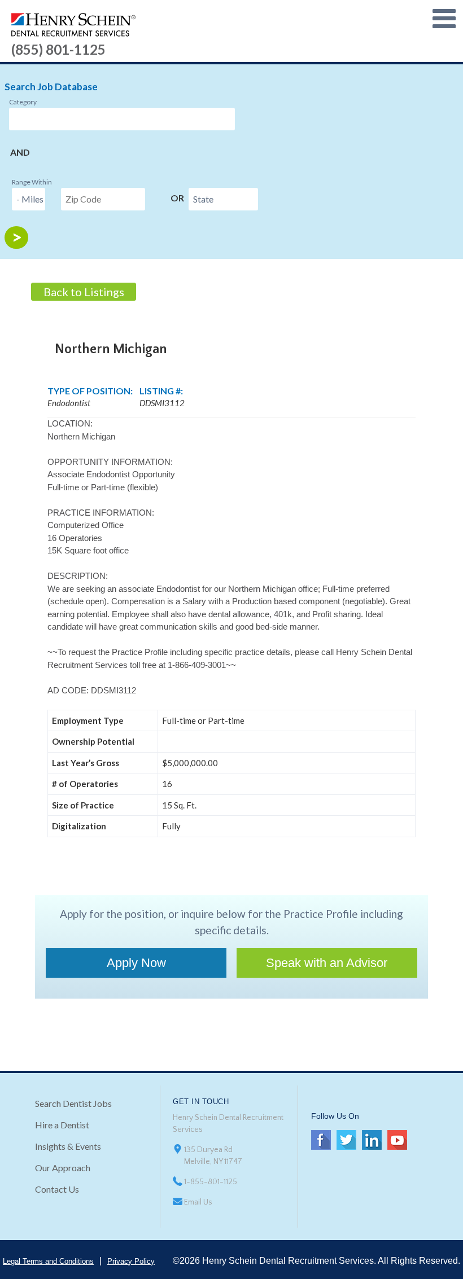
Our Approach (62, 1167)
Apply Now (136, 963)
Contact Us (57, 1189)
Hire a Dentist (62, 1124)
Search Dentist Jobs (73, 1103)
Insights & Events (68, 1146)
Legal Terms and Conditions (48, 1261)
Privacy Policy (131, 1261)
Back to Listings (83, 291)
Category (23, 102)
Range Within (32, 182)
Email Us (198, 1202)
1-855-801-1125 (210, 1181)
